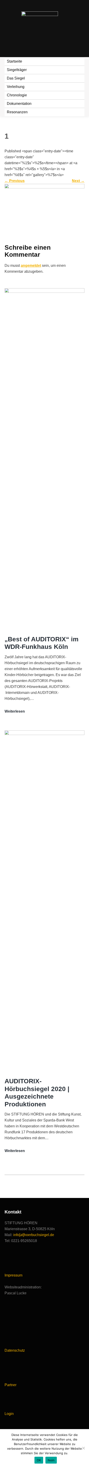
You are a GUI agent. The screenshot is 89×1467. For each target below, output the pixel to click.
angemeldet (31, 265)
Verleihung (15, 87)
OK (39, 1460)
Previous (15, 181)
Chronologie (17, 95)
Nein (51, 1460)
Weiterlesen (15, 711)
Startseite (14, 61)
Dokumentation (19, 104)
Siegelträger (17, 70)
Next (78, 181)
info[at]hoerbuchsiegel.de (33, 1235)
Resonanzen (17, 112)
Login (9, 1414)
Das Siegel (16, 78)
